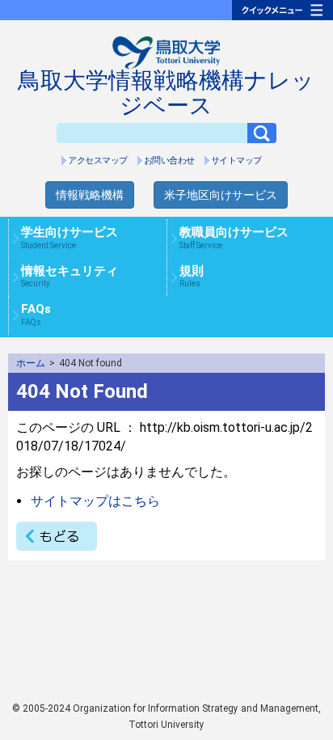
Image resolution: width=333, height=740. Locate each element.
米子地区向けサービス (220, 194)
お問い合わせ (169, 160)
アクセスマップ (98, 160)
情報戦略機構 (90, 194)
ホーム (30, 363)
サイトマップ (236, 160)
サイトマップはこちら (95, 501)
